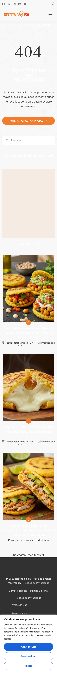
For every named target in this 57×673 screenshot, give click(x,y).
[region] (28, 644)
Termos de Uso (18, 604)
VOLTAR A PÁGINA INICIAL (27, 120)
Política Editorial (39, 590)
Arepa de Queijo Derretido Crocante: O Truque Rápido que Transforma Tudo (28, 431)
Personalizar (29, 656)
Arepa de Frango (28, 244)
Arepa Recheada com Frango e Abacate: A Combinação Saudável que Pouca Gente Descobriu (28, 530)
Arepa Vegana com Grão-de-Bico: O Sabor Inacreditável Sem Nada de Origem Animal (28, 332)
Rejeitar (28, 665)
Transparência (19, 613)
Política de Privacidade (28, 597)
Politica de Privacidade (36, 582)
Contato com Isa (18, 590)
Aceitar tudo (28, 646)
